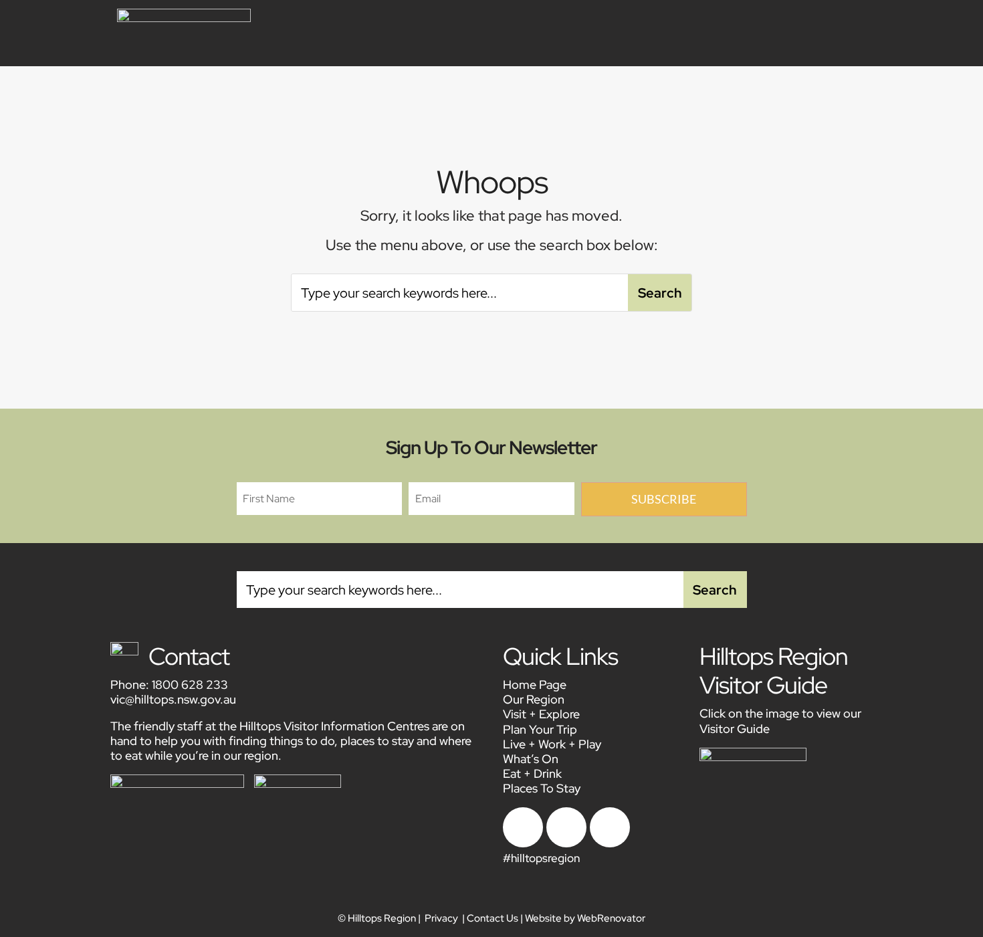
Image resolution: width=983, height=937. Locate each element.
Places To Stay (541, 788)
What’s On (530, 758)
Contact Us (492, 918)
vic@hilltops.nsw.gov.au (173, 699)
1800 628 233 (190, 684)
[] (566, 843)
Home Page (534, 684)
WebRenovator (611, 918)
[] (523, 843)
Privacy (441, 918)
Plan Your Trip (540, 729)
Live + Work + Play (552, 744)
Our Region (533, 699)
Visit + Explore (541, 714)
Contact (188, 656)
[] (610, 843)
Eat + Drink (532, 773)
